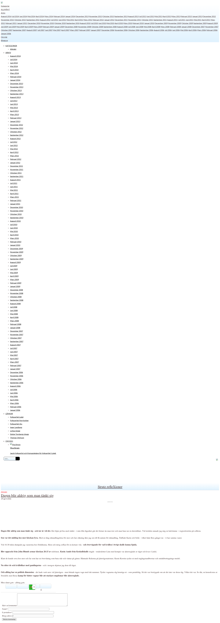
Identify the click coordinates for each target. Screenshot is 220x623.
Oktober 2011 (147, 20)
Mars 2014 (48, 16)
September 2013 (121, 16)
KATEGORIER (11, 46)
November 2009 (174, 23)
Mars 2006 (201, 30)
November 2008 (84, 27)
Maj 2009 (20, 27)
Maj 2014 (31, 16)
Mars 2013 (176, 16)
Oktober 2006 (134, 30)
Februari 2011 (11, 23)
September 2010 (73, 23)
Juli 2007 (41, 30)
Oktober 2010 (60, 23)
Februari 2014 (59, 16)
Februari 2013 (186, 16)
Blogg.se (4, 40)
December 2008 (71, 27)
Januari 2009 (59, 27)
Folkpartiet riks (16, 424)
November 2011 (134, 20)
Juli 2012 (54, 20)
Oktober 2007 (6, 30)
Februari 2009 (48, 27)
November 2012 (7, 20)
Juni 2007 (49, 30)
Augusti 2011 (172, 20)
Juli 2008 (131, 27)
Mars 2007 (74, 30)
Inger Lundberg (16, 427)
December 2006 (107, 30)
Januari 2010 (149, 23)
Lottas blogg (15, 431)
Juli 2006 (168, 30)
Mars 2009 (37, 27)
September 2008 (110, 27)
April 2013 (167, 16)
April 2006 (192, 30)
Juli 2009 (4, 27)
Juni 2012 (62, 20)
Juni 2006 (176, 30)
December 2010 (34, 23)
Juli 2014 (15, 16)
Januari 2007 (96, 30)
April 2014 (40, 16)
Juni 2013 (150, 16)
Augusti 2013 (133, 16)
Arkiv (3, 13)
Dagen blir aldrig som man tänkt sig (27, 495)
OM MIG (9, 441)
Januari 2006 (6, 33)
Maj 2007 (57, 30)
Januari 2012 (109, 20)
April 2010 (119, 23)
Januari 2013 (197, 16)
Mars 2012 (88, 20)
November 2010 (47, 23)
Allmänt (5, 9)
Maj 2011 (197, 20)
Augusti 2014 (6, 16)
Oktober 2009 (187, 23)
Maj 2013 (158, 16)
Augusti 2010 (85, 23)
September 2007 (19, 30)
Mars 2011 (14, 197)
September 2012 (33, 20)
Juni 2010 (102, 23)
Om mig (4, 37)
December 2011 (121, 20)
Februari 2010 (138, 23)
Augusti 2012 (45, 20)
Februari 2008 (175, 27)
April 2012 (79, 20)
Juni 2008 (139, 27)
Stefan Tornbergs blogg (19, 434)
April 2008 (156, 27)
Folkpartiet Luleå (16, 417)
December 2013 (82, 16)
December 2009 (161, 23)
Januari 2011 (22, 23)
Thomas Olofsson (17, 438)
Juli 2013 (142, 16)
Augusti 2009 (212, 23)
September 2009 (200, 23)
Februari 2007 (84, 30)
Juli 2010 (94, 23)
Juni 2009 (12, 27)
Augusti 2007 (31, 30)
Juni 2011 (189, 20)
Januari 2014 (70, 16)
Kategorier (5, 6)
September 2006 (146, 30)
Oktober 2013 (108, 16)
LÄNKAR (9, 413)
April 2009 (29, 27)
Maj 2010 (110, 23)
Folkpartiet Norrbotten (19, 420)
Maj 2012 (70, 20)
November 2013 (95, 16)
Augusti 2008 (122, 27)
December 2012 (209, 16)
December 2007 (198, 27)
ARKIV (8, 52)
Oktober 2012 (20, 20)
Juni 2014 (23, 16)
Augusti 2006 (159, 30)
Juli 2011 (181, 20)
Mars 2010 (128, 23)
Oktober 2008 (97, 27)
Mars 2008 (165, 27)
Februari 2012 (98, 20)
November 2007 (211, 27)
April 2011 (206, 20)
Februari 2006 (211, 30)
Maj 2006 (184, 30)
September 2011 (160, 20)
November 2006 (121, 30)
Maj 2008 (147, 27)
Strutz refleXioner (110, 486)
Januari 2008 (186, 27)
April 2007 (65, 30)
